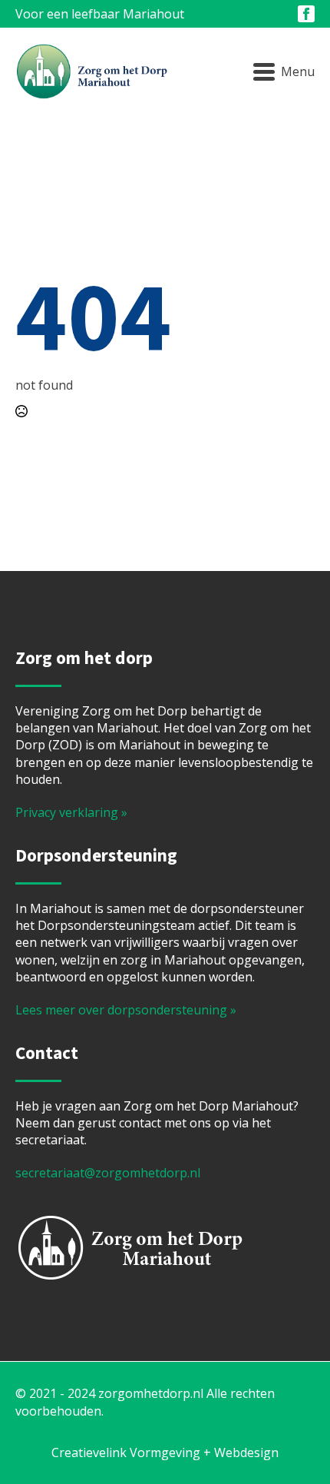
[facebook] (306, 13)
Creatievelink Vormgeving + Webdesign (165, 1452)
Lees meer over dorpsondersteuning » (125, 1009)
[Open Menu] (284, 72)
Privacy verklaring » (71, 812)
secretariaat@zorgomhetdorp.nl (107, 1172)
